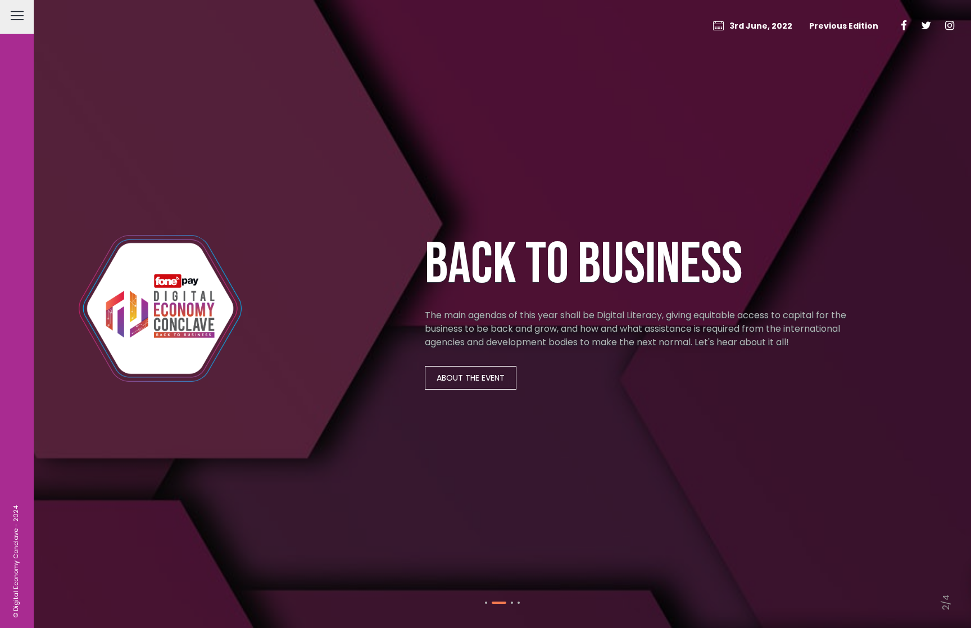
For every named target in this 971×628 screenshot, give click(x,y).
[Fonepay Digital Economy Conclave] (160, 314)
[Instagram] (950, 25)
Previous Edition (843, 25)
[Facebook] (904, 25)
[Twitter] (926, 25)
